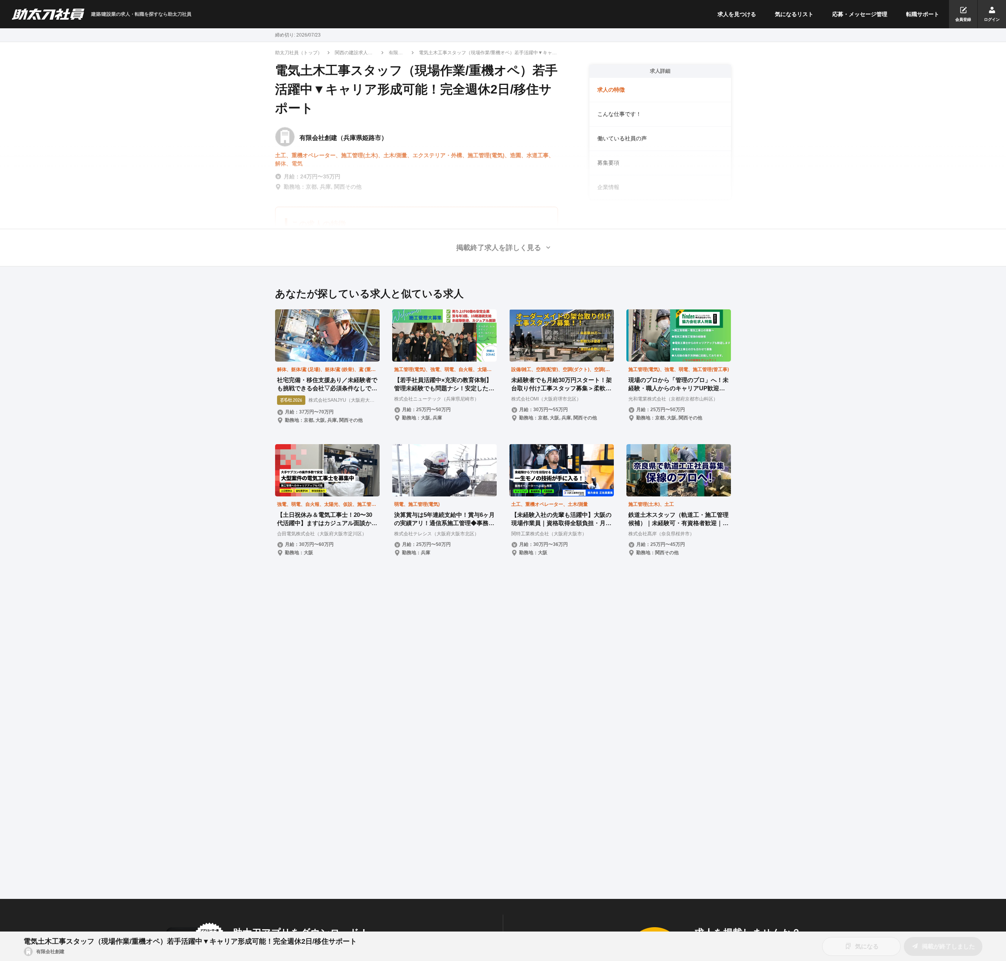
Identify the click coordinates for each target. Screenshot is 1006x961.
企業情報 (608, 187)
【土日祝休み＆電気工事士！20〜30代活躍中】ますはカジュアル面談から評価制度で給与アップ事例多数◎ (327, 519)
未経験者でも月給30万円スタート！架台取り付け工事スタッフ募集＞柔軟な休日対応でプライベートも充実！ (561, 384)
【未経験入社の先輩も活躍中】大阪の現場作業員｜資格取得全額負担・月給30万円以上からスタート (561, 519)
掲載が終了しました (948, 946)
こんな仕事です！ (619, 114)
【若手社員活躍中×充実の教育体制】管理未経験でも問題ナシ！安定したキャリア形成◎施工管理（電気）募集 (444, 384)
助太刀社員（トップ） (298, 52)
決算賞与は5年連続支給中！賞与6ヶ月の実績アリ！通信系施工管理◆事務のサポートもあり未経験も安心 (444, 519)
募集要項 (608, 163)
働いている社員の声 (622, 138)
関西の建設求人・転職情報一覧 (354, 53)
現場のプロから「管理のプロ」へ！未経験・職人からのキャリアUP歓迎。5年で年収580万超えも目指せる (678, 384)
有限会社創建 (396, 53)
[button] (503, 247)
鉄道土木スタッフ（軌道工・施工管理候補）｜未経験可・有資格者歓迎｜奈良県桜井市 (678, 519)
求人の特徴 (611, 89)
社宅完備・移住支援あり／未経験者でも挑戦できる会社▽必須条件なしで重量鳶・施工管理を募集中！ (327, 384)
